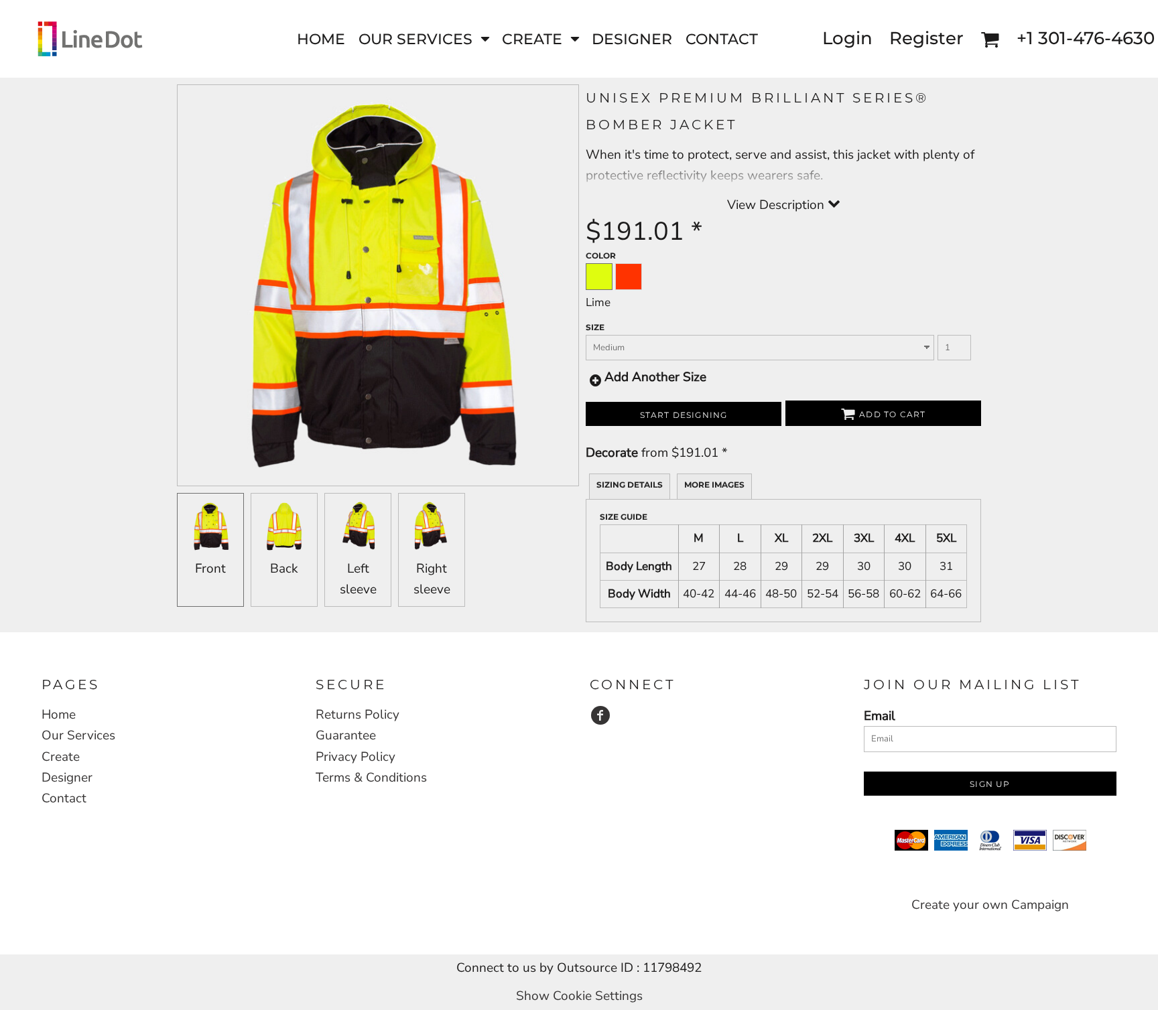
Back (284, 568)
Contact (64, 798)
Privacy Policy (355, 757)
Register (926, 38)
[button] (423, 38)
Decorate (612, 452)
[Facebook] (600, 715)
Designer (67, 777)
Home (59, 714)
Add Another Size (655, 377)
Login (847, 38)
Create (61, 757)
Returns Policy (357, 714)
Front (210, 568)
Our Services (78, 735)
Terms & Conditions (371, 777)
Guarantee (346, 735)
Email (879, 716)
